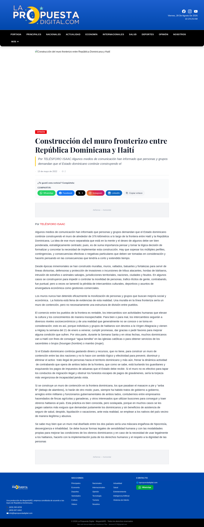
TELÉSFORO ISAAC (52, 224)
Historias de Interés (121, 500)
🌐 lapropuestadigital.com (146, 483)
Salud (133, 34)
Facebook (67, 193)
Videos (74, 504)
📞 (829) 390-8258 (14, 507)
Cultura (74, 500)
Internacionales (113, 34)
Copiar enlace (135, 193)
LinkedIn (116, 193)
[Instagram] (190, 11)
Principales (33, 34)
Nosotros (179, 34)
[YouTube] (196, 11)
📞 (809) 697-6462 (14, 510)
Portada (16, 34)
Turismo (95, 500)
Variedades (76, 496)
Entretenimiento (119, 492)
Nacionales (53, 34)
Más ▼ (15, 41)
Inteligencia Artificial (121, 496)
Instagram (97, 193)
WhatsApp (48, 193)
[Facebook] (184, 11)
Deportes (148, 34)
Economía (91, 34)
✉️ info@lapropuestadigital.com (19, 513)
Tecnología (96, 496)
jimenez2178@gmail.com (118, 524)
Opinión (163, 34)
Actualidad (73, 34)
